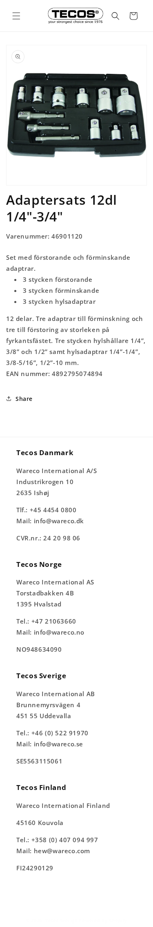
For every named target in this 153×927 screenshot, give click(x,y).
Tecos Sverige (61, 920)
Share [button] (24, 399)
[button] (16, 16)
